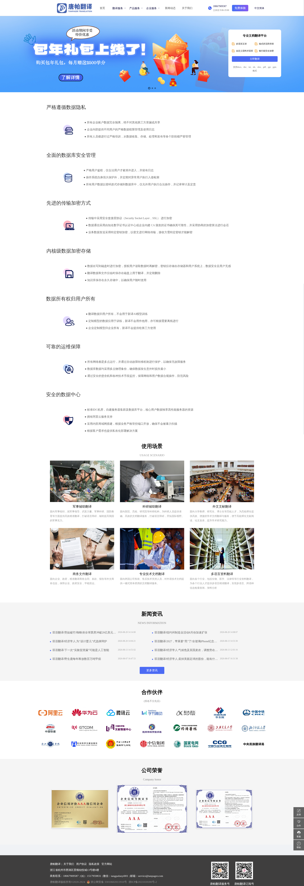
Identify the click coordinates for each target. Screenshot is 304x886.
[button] (149, 88)
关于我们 (187, 8)
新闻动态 (170, 8)
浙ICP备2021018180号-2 (143, 882)
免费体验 (240, 8)
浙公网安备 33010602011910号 (109, 882)
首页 (102, 8)
